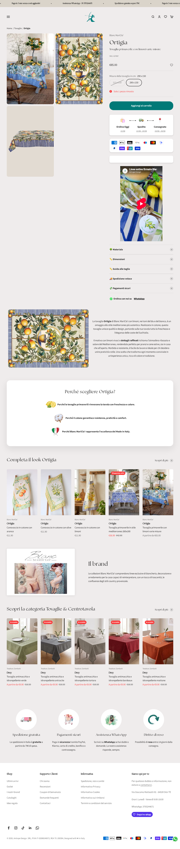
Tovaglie (18, 28)
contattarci (146, 784)
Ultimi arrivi (12, 781)
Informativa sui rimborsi (92, 797)
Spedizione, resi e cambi (92, 781)
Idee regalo (12, 803)
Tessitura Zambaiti (14, 668)
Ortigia (10, 523)
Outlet (10, 786)
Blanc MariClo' (116, 35)
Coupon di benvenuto (50, 792)
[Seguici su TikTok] (23, 828)
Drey (9, 672)
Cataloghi (11, 797)
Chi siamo (45, 781)
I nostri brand (13, 792)
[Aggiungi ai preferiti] (171, 65)
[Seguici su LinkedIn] (30, 828)
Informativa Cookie (90, 792)
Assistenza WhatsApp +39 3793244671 (64, 3)
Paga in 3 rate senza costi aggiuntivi (163, 3)
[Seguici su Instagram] (16, 828)
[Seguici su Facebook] (9, 828)
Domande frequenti (49, 797)
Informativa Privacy (90, 786)
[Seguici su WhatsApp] (37, 828)
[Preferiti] (165, 16)
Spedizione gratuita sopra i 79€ (113, 3)
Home (9, 28)
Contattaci (45, 803)
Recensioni (45, 786)
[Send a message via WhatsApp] (175, 839)
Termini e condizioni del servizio (96, 803)
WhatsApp (139, 298)
